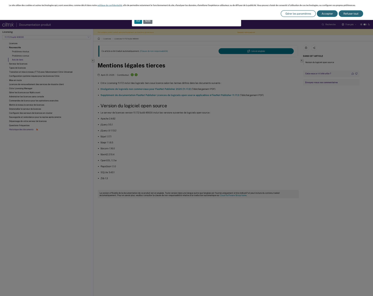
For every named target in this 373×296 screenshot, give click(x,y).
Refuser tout (350, 13)
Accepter (327, 13)
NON (148, 21)
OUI (138, 21)
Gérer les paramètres (298, 13)
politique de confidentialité (109, 5)
